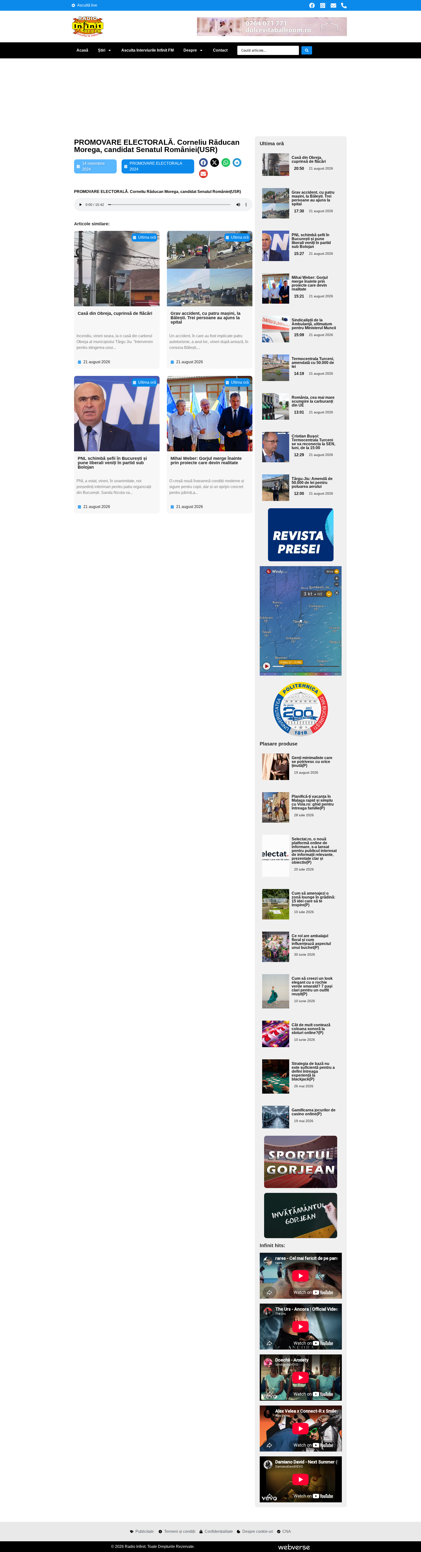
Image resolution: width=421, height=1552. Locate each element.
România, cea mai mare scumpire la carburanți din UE (313, 401)
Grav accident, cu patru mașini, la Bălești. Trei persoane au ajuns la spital (205, 318)
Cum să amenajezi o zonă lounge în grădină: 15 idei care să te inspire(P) (313, 899)
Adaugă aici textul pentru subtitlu (275, 164)
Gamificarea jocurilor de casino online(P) (313, 1112)
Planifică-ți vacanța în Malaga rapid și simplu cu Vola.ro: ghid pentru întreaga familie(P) (313, 802)
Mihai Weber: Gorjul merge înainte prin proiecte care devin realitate (206, 460)
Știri (101, 50)
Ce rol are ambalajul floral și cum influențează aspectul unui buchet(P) (311, 942)
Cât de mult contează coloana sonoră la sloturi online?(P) (311, 1029)
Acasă (82, 50)
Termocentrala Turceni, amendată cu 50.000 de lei (313, 363)
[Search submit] (306, 50)
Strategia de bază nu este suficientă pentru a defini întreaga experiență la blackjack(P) (313, 1071)
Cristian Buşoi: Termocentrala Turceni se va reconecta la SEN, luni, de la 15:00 (313, 442)
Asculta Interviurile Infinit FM (147, 50)
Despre (190, 50)
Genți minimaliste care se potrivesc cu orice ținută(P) (312, 762)
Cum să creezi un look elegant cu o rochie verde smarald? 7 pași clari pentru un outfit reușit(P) (312, 986)
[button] (203, 162)
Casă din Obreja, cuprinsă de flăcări (115, 313)
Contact (220, 50)
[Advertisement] (210, 95)
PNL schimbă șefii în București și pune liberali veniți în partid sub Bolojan (112, 463)
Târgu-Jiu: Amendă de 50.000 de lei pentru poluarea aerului (312, 483)
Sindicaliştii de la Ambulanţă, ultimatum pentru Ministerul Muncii (314, 324)
